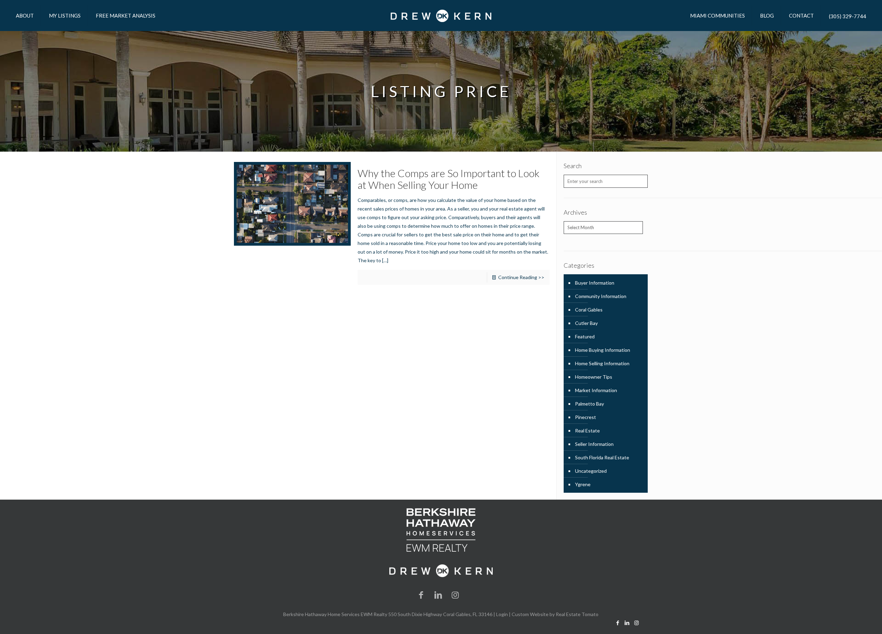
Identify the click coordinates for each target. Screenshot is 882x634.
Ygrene (583, 484)
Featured (585, 336)
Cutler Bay (586, 323)
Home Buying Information (602, 350)
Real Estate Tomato (577, 614)
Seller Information (594, 444)
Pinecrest (585, 417)
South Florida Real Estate (602, 457)
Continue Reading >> (521, 277)
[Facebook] (421, 594)
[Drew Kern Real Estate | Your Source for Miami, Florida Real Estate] (441, 15)
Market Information (596, 390)
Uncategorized (591, 471)
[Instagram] (455, 594)
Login (502, 614)
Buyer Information (594, 283)
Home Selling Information (602, 363)
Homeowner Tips (593, 377)
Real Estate (587, 430)
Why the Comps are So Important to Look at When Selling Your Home (449, 179)
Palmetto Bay (589, 404)
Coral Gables (589, 310)
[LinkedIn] (438, 594)
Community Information (600, 296)
